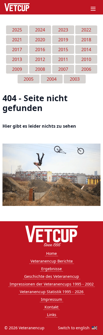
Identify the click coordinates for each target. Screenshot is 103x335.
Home (51, 253)
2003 (75, 79)
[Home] (17, 7)
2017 (17, 49)
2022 (86, 30)
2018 (86, 40)
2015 (63, 49)
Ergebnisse (51, 268)
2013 (17, 59)
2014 (86, 49)
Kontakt (51, 307)
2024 (40, 30)
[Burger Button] (93, 8)
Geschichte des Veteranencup (51, 276)
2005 (29, 79)
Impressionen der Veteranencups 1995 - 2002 (52, 284)
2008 (40, 69)
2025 (17, 30)
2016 (40, 49)
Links (51, 314)
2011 (63, 59)
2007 (63, 69)
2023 (63, 30)
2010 (86, 59)
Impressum (51, 299)
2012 (40, 59)
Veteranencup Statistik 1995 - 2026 (51, 291)
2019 (63, 40)
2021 (17, 40)
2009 (17, 69)
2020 (40, 40)
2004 (52, 79)
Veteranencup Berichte (51, 261)
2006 (86, 69)
